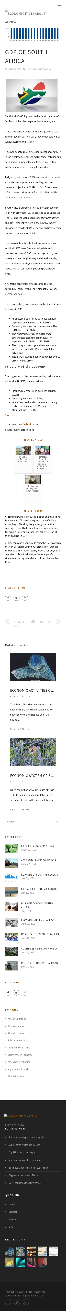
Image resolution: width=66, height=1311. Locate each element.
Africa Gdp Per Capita (19, 1062)
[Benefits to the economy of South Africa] (31, 1251)
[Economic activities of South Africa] (33, 666)
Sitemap (12, 1219)
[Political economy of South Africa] (9, 1262)
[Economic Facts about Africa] (30, 18)
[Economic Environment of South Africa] (42, 1251)
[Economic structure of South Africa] (42, 1262)
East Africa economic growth (39, 889)
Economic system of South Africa (33, 775)
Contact (12, 1211)
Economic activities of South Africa (33, 690)
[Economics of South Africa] (20, 1262)
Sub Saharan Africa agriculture (24, 1144)
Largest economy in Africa (37, 845)
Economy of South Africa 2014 (39, 874)
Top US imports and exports (23, 1152)
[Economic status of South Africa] (53, 1251)
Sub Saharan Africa (17, 1040)
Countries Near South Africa (39, 948)
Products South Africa (19, 1047)
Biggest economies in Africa (23, 1175)
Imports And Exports (18, 1069)
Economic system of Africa (37, 919)
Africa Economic (16, 1033)
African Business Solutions (38, 860)
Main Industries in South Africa (24, 1182)
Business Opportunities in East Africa (28, 1167)
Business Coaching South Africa (37, 905)
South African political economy (25, 1160)
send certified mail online (25, 424)
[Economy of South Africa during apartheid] (31, 1262)
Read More (17, 729)
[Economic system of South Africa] (33, 751)
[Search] (57, 821)
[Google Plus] (25, 598)
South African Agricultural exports (26, 1137)
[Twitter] (16, 598)
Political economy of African (39, 963)
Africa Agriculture (17, 1026)
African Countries (17, 1018)
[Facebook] (8, 598)
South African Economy (39, 69)
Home (11, 1204)
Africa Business (16, 1076)
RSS (10, 1227)
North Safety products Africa (40, 934)
